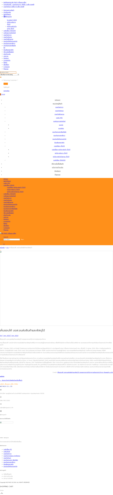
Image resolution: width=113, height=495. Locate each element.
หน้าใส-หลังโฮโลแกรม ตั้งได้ (12, 27)
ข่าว (7, 248)
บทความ (6, 56)
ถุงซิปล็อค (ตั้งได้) (59, 146)
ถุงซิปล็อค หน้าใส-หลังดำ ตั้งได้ (12, 19)
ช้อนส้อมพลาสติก (9, 50)
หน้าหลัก (2, 248)
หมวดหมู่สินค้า (57, 103)
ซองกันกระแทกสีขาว (9, 43)
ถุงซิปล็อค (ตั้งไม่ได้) (10, 31)
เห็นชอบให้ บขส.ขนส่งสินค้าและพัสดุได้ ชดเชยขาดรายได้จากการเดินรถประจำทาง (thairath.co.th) (85, 372)
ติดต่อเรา (6, 58)
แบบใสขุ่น (61, 128)
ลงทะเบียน (6, 91)
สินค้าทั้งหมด (7, 14)
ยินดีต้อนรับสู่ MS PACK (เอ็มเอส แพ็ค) (15, 2)
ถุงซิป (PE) (59, 118)
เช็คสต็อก (6, 65)
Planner (6, 69)
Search (6, 237)
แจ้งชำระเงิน (7, 54)
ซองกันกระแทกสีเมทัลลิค (59, 132)
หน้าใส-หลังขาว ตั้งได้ (61, 153)
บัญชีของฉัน (7, 12)
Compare (7, 67)
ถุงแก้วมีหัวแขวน (8, 39)
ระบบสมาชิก (7, 60)
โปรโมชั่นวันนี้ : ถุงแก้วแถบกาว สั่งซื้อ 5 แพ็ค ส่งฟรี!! (19, 5)
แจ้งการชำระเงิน (57, 167)
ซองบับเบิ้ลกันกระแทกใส (10, 41)
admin (2, 376)
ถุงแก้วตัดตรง (8, 37)
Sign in (6, 84)
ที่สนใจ (5, 62)
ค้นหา (22, 239)
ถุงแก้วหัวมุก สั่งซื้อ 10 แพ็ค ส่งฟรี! (14, 7)
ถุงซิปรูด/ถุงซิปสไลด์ (10, 33)
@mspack (8, 17)
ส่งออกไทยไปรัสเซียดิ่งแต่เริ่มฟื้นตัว (11, 380)
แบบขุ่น (61, 125)
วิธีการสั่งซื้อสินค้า (9, 52)
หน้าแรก (57, 100)
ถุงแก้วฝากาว (7, 35)
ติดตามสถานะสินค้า (9, 10)
